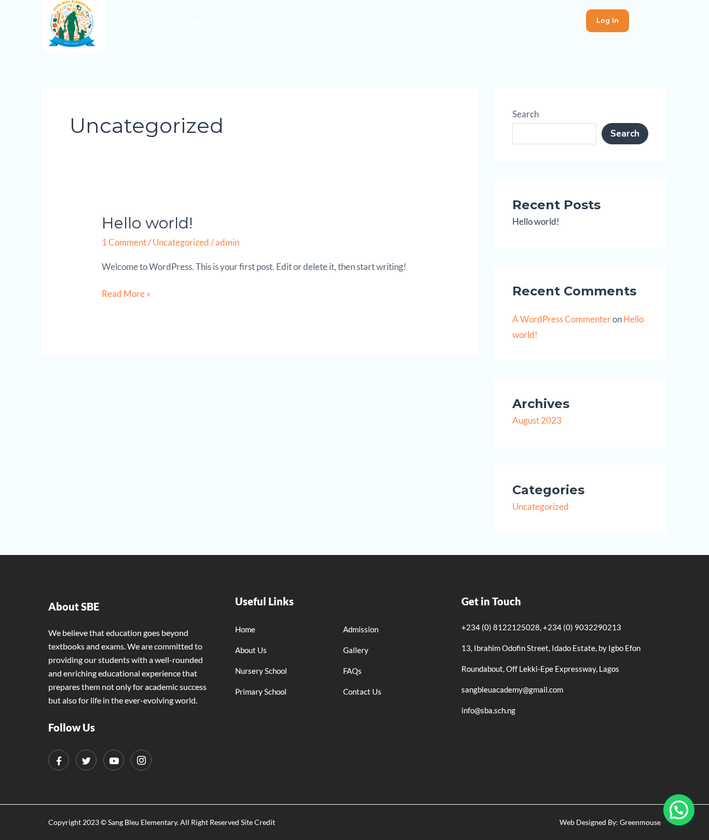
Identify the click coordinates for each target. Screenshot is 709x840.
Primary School (335, 20)
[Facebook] (58, 760)
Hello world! (147, 223)
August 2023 (537, 420)
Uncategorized (181, 242)
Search (525, 114)
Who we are (193, 20)
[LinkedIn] (113, 760)
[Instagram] (141, 760)
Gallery (389, 20)
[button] (198, 21)
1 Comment (124, 242)
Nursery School (266, 20)
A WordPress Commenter (561, 319)
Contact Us (503, 20)
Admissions (437, 20)
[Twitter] (86, 760)
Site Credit (258, 822)
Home (146, 20)
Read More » (126, 293)
